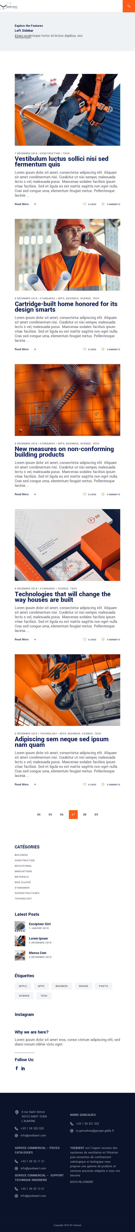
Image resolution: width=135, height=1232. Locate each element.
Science (85, 298)
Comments (113, 204)
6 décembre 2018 (26, 298)
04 (39, 815)
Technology (48, 733)
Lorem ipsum (38, 938)
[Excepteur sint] (20, 926)
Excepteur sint (40, 924)
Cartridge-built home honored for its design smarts (66, 306)
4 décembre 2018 (40, 957)
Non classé (23, 882)
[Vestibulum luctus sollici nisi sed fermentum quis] (67, 110)
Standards (47, 298)
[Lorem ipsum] (20, 941)
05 (50, 815)
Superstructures (27, 893)
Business (72, 298)
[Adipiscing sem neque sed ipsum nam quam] (67, 690)
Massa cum (37, 953)
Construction (50, 153)
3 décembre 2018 (40, 942)
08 (84, 815)
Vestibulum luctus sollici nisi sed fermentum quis (61, 161)
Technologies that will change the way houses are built (63, 597)
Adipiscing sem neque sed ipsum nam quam (62, 742)
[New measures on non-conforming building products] (67, 400)
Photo (103, 986)
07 (73, 815)
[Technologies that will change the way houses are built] (67, 545)
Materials (22, 876)
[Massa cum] (20, 955)
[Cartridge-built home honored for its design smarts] (67, 255)
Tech (66, 153)
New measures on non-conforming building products (64, 451)
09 (96, 815)
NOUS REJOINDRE (81, 1182)
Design (83, 986)
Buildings (21, 855)
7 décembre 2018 (26, 153)
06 (61, 815)
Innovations (23, 871)
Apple (23, 986)
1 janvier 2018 (39, 928)
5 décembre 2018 (26, 733)
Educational (23, 866)
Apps (61, 298)
